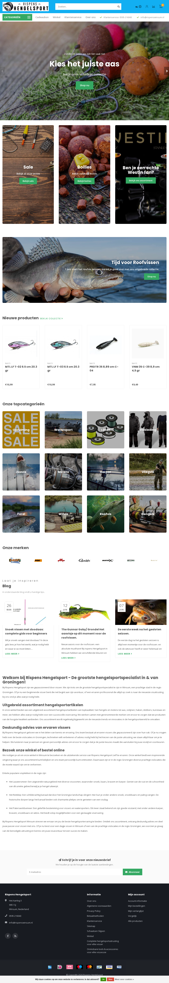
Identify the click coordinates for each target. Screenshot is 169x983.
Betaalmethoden (95, 915)
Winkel (56, 17)
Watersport (50, 412)
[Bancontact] (99, 967)
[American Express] (50, 967)
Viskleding (134, 412)
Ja (103, 979)
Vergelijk (132, 915)
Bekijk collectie (51, 318)
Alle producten (135, 921)
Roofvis (91, 496)
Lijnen (90, 412)
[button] (2, 71)
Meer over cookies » (124, 979)
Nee (110, 979)
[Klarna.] (70, 967)
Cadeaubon (42, 17)
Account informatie (137, 900)
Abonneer (134, 871)
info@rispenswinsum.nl (21, 922)
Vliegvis (133, 454)
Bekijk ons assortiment (140, 180)
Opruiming (7, 412)
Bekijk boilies (84, 180)
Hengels (133, 496)
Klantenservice (73, 17)
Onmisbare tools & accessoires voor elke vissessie (102, 951)
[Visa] (109, 967)
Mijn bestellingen (136, 905)
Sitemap (91, 926)
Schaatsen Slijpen (96, 931)
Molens (48, 454)
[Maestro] (79, 967)
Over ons (90, 17)
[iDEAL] (60, 967)
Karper (90, 454)
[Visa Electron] (119, 967)
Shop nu (84, 85)
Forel (4, 496)
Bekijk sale (28, 180)
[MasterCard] (89, 967)
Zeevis (5, 454)
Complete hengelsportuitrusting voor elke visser (103, 943)
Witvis (48, 496)
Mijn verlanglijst (136, 910)
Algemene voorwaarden (99, 905)
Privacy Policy (94, 910)
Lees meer (11, 653)
